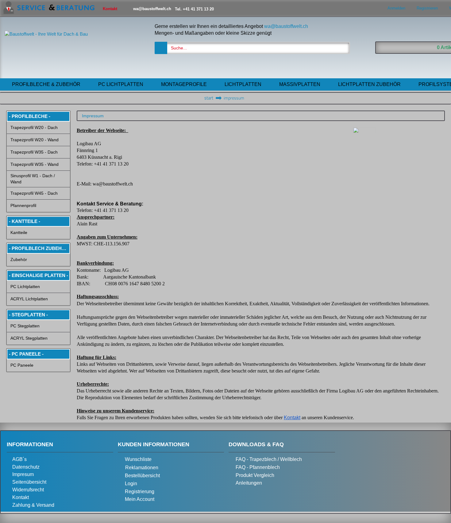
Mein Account (139, 499)
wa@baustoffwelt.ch (286, 26)
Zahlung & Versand (33, 505)
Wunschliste (138, 459)
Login (131, 483)
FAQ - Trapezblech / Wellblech (269, 459)
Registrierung (139, 491)
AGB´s (19, 459)
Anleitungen (249, 483)
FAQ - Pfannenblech (258, 467)
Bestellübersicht (142, 475)
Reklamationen (141, 467)
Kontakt (20, 497)
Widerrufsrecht (28, 489)
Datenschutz (26, 467)
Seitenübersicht (29, 482)
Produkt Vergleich (255, 475)
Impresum (23, 474)
